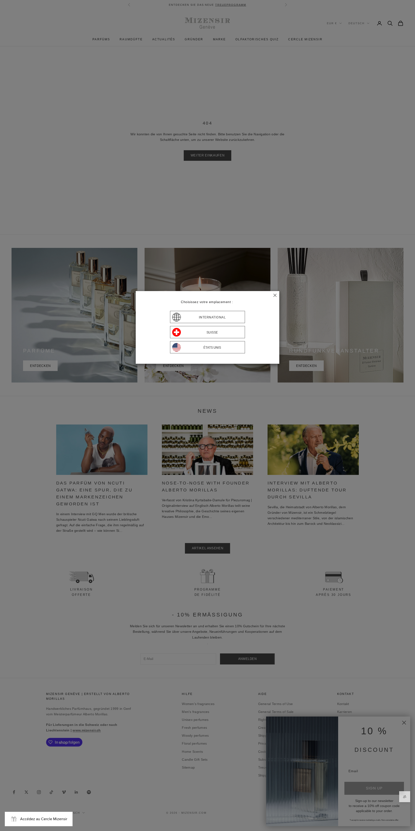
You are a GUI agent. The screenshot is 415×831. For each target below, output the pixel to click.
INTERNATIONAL (212, 317)
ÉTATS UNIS (212, 347)
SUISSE (212, 332)
